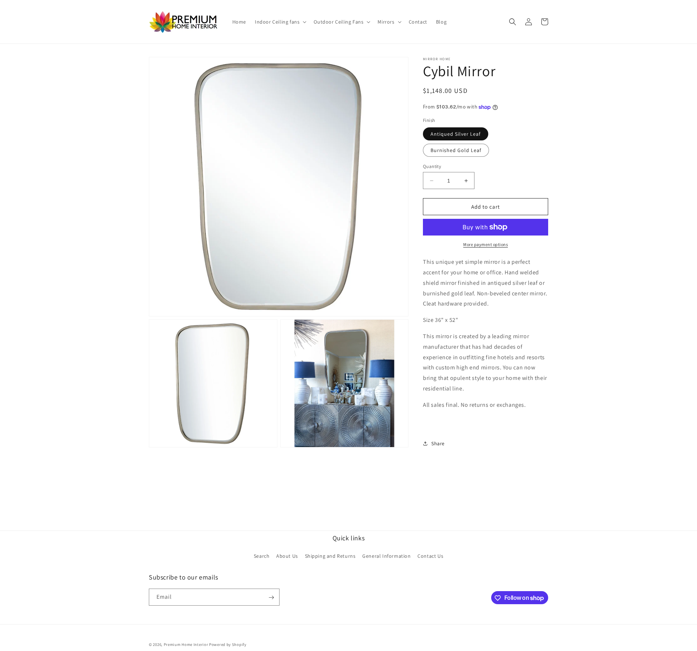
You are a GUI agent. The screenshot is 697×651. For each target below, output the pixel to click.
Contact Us (430, 555)
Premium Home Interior (186, 644)
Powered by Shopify (227, 644)
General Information (386, 555)
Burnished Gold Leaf (456, 150)
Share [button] (438, 443)
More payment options (485, 244)
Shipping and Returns (330, 555)
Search (262, 555)
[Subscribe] (271, 597)
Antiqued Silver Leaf (456, 134)
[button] (279, 21)
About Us (287, 555)
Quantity (432, 166)
